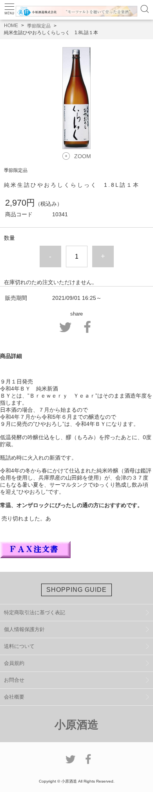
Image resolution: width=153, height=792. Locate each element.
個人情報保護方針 (24, 629)
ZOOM (82, 156)
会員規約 (14, 663)
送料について (19, 646)
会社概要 (14, 697)
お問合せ (14, 680)
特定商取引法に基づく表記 (34, 612)
